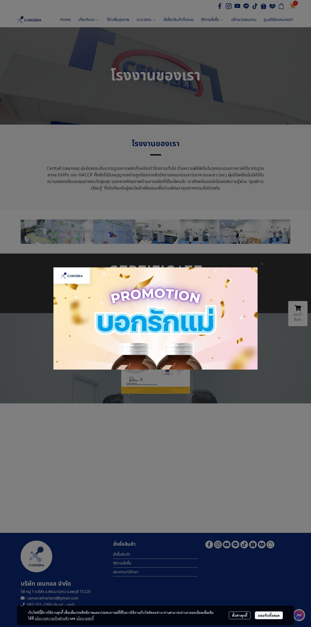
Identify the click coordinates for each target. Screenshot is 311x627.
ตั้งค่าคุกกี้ (239, 615)
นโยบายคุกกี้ (85, 618)
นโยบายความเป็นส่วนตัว (52, 618)
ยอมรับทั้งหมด (269, 615)
